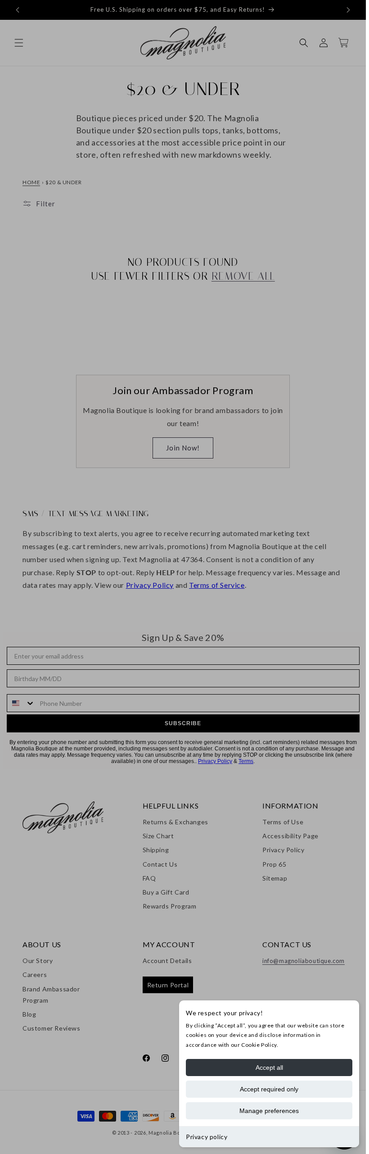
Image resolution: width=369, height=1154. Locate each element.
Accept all (269, 1067)
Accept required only (269, 1089)
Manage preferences (269, 1110)
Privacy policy (206, 1136)
